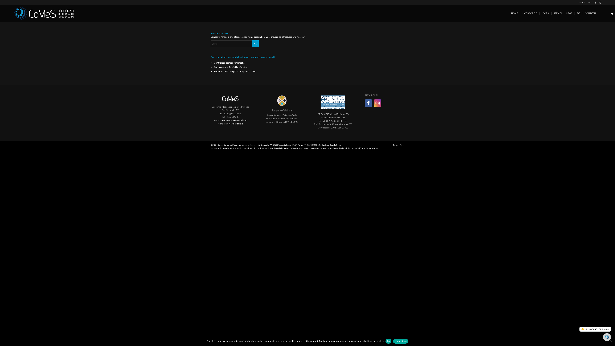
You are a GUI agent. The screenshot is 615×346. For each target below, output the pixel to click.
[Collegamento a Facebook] (595, 2)
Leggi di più (401, 341)
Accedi (582, 2)
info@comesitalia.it (234, 123)
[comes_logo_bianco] (44, 13)
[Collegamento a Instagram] (600, 2)
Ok (388, 341)
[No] (611, 341)
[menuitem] (581, 2)
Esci (589, 2)
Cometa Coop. (335, 145)
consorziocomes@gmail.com (234, 120)
